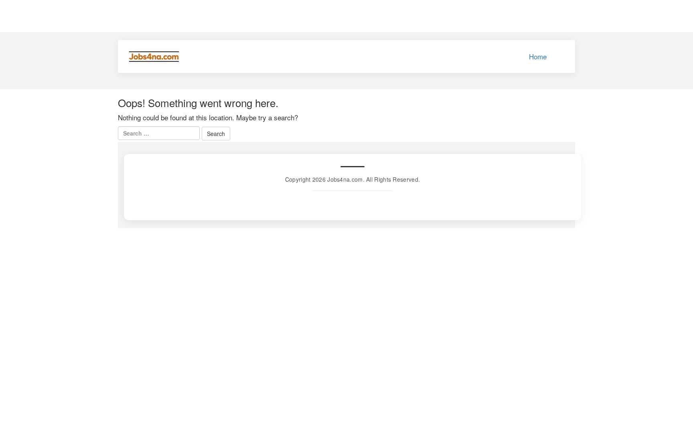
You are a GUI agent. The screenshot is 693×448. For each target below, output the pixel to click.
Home (538, 56)
